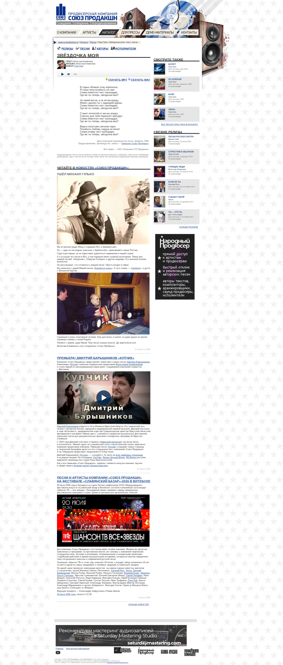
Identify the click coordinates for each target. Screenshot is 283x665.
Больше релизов (188, 227)
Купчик (74, 364)
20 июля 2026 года (66, 594)
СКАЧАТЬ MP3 (117, 79)
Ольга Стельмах (65, 575)
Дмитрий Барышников (68, 426)
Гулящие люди (176, 167)
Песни (93, 42)
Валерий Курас (131, 573)
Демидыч (145, 573)
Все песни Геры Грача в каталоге (179, 124)
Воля (171, 94)
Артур (129, 570)
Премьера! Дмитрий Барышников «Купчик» (95, 358)
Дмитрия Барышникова (138, 362)
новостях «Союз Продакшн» (102, 167)
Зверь (171, 109)
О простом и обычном (181, 152)
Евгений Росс (118, 570)
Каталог (84, 42)
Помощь (59, 648)
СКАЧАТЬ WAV (140, 79)
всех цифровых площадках (129, 455)
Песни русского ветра (181, 137)
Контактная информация (78, 648)
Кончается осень (103, 268)
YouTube (97, 457)
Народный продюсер (111, 442)
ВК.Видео (131, 457)
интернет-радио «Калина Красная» (91, 465)
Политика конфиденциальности (117, 662)
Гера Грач (78, 66)
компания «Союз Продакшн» (135, 143)
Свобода (136, 268)
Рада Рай (132, 580)
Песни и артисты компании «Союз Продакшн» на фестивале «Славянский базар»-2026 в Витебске (103, 479)
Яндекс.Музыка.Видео (114, 457)
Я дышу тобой (176, 197)
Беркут (172, 64)
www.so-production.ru (68, 42)
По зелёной (174, 79)
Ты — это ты (175, 212)
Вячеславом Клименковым (129, 364)
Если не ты (174, 182)
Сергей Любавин (134, 575)
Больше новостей (139, 604)
